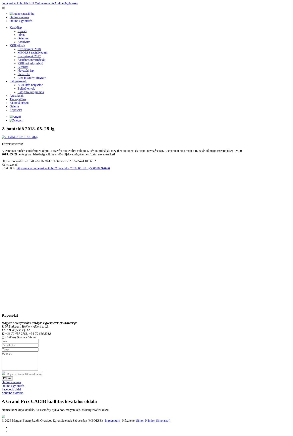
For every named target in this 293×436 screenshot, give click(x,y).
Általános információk (31, 59)
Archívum (24, 42)
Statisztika (24, 74)
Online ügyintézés (66, 3)
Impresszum (112, 420)
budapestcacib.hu (13, 3)
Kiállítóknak (17, 45)
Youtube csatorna (12, 393)
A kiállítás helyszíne (30, 85)
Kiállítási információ (30, 63)
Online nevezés (45, 3)
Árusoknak (17, 95)
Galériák (23, 38)
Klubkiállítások (19, 102)
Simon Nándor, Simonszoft (153, 420)
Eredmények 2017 (29, 56)
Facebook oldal (11, 389)
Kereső (22, 31)
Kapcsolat (16, 110)
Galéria (14, 106)
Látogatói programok (31, 92)
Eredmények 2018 (29, 49)
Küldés (7, 378)
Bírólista (23, 67)
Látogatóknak (18, 81)
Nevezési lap (26, 70)
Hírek (21, 34)
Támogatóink (18, 99)
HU (32, 3)
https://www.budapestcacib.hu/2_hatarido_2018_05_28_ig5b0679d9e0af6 (63, 168)
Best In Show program (32, 77)
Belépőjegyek (26, 88)
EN (26, 3)
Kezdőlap (16, 27)
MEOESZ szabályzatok (32, 52)
